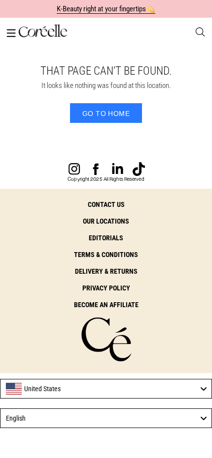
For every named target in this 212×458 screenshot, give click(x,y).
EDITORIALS (106, 238)
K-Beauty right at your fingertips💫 (106, 8)
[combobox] (106, 389)
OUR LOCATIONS (106, 221)
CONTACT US (106, 204)
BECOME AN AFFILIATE (106, 305)
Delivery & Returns (106, 271)
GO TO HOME (106, 113)
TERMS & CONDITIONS (106, 254)
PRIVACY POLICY (106, 288)
